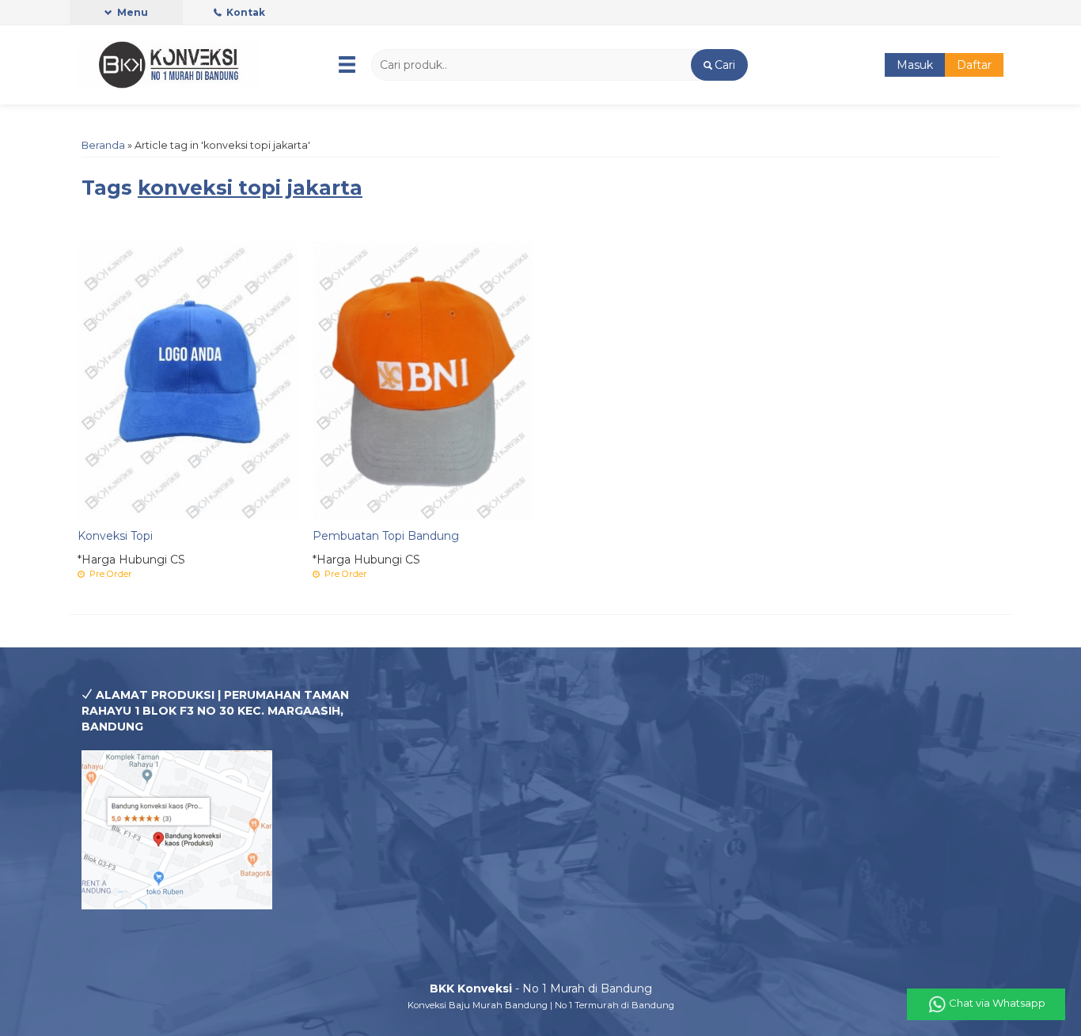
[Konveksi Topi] (188, 380)
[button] (719, 65)
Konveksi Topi (115, 536)
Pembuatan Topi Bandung (386, 536)
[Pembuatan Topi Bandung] (423, 380)
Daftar (974, 65)
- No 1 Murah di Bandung (541, 988)
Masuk (915, 65)
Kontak (244, 12)
